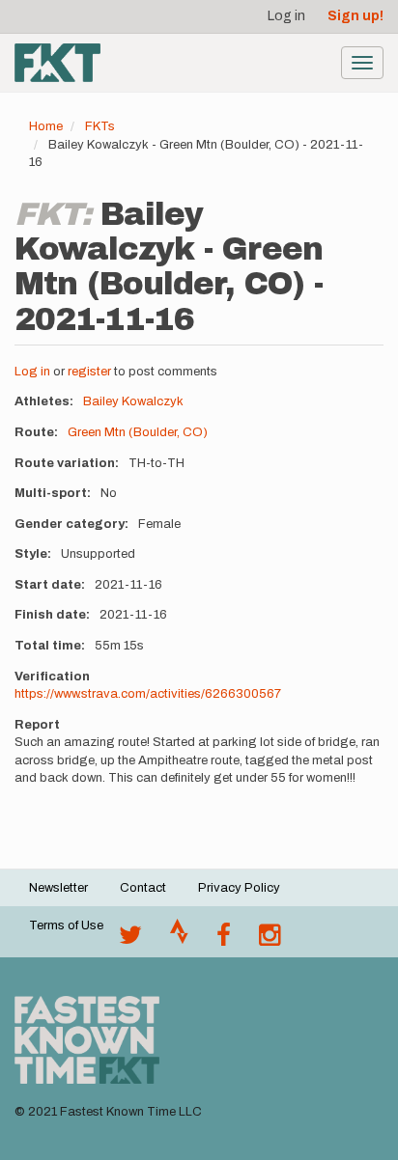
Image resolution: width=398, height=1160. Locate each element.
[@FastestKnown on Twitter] (130, 940)
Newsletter (58, 888)
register (89, 371)
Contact (143, 888)
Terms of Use (66, 925)
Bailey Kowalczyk (133, 401)
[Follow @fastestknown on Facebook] (223, 940)
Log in (286, 16)
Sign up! (355, 16)
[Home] (57, 62)
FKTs (100, 126)
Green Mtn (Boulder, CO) (138, 432)
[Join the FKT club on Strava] (179, 940)
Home (46, 126)
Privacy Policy (239, 888)
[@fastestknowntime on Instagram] (269, 940)
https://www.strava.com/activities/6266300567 (147, 694)
